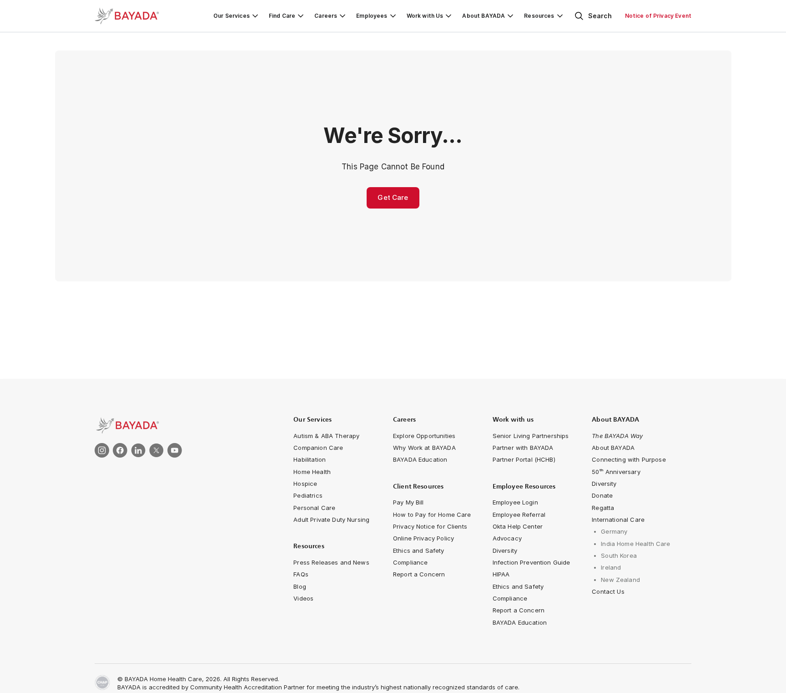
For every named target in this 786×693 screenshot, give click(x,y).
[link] (177, 425)
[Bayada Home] (131, 15)
